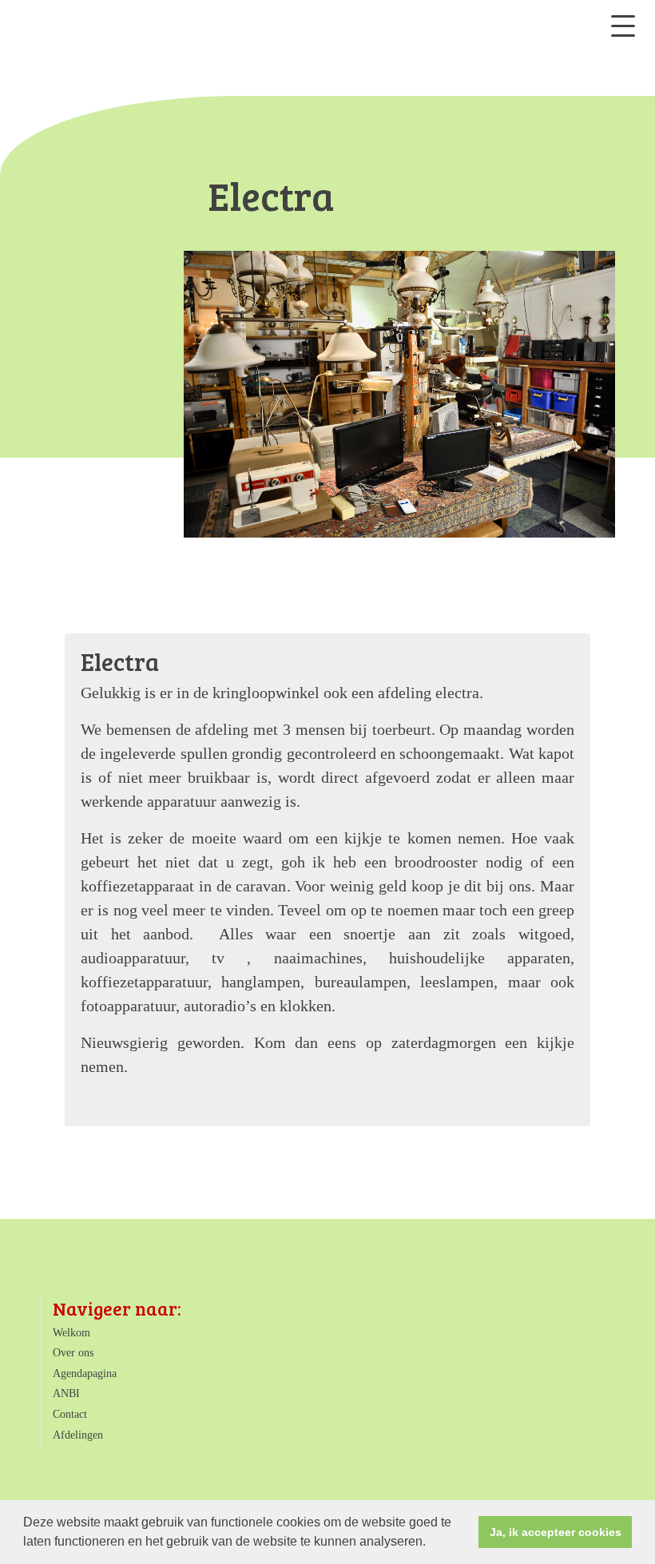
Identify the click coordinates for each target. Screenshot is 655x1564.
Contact (70, 1414)
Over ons (73, 1353)
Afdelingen (78, 1435)
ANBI (66, 1393)
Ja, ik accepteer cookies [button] (555, 1532)
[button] (431, 1543)
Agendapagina (85, 1373)
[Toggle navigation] (623, 26)
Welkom (71, 1333)
